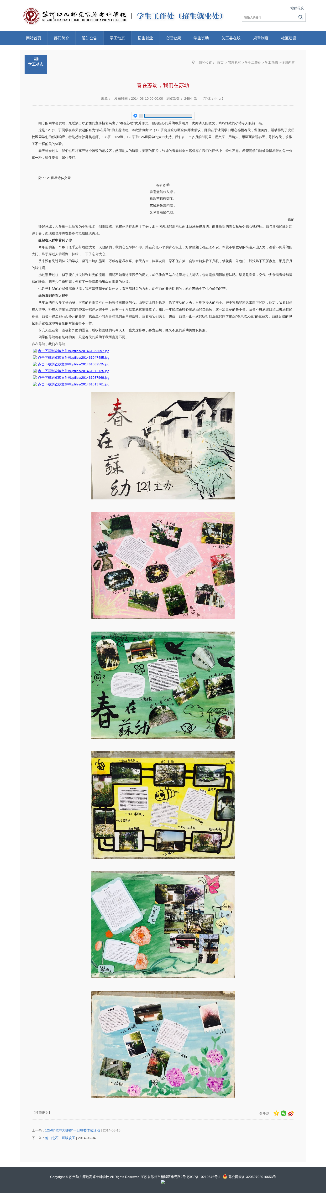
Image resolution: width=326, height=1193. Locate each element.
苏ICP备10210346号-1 (204, 1177)
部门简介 (61, 38)
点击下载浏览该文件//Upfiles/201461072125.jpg (74, 371)
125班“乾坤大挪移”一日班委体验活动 (72, 1130)
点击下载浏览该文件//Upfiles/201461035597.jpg (74, 351)
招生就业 (145, 38)
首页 (220, 62)
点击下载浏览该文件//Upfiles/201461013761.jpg (74, 384)
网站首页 (33, 38)
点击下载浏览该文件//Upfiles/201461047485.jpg (74, 357)
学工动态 (117, 38)
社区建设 (288, 38)
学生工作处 (253, 62)
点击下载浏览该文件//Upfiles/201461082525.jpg (74, 364)
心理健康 (173, 38)
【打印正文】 (42, 1113)
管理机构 (234, 62)
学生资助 (201, 38)
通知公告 (89, 38)
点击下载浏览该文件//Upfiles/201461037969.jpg (74, 377)
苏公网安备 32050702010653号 (252, 1177)
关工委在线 (231, 38)
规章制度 (260, 38)
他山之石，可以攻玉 (60, 1138)
